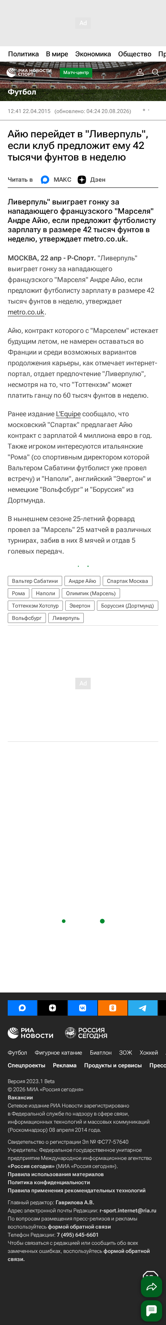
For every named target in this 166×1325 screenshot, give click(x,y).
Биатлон (101, 1052)
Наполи (45, 593)
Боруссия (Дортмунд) (127, 606)
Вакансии (20, 1097)
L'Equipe (68, 414)
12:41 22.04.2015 (29, 111)
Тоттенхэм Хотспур (35, 606)
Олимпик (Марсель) (91, 593)
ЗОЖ (125, 1052)
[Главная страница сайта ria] (8, 72)
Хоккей (149, 1052)
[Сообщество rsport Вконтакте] (82, 1008)
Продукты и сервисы (113, 1065)
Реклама (64, 1065)
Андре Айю (82, 581)
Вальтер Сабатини (35, 581)
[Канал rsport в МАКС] (22, 1008)
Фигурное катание (58, 1052)
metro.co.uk (26, 312)
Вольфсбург (27, 618)
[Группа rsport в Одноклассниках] (112, 1008)
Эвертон (79, 606)
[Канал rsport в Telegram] (143, 1008)
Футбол (17, 1052)
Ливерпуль (66, 618)
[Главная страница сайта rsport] (46, 72)
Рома (18, 593)
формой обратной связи (79, 1227)
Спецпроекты (26, 1065)
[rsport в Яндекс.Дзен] (52, 1008)
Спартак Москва (127, 581)
